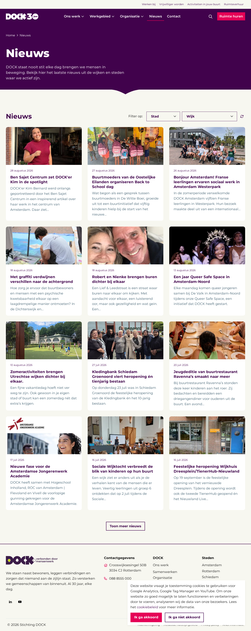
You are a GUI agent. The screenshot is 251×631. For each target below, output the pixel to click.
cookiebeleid (147, 607)
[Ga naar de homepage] (22, 16)
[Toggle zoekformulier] (210, 16)
